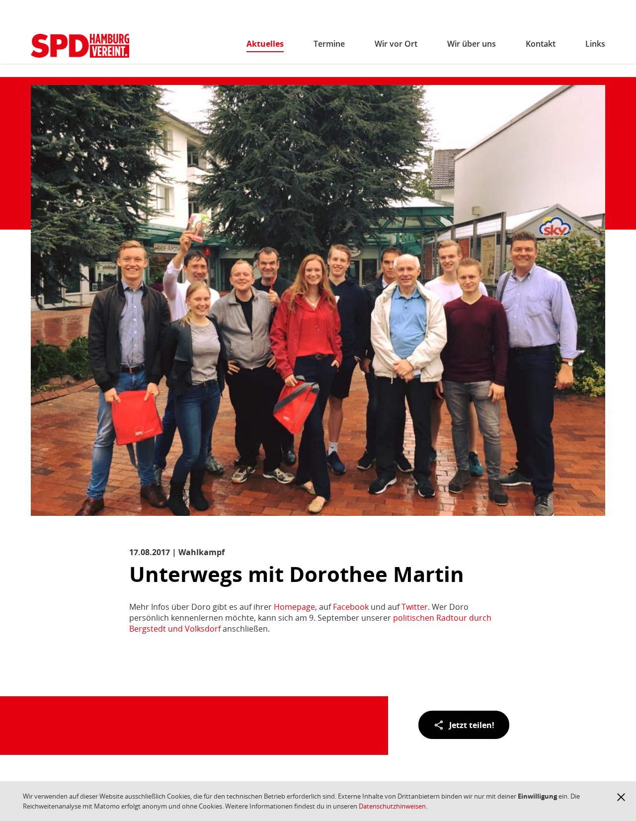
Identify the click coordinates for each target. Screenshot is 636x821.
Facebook (351, 606)
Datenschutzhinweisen (392, 806)
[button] (621, 797)
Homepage (294, 606)
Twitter (414, 606)
